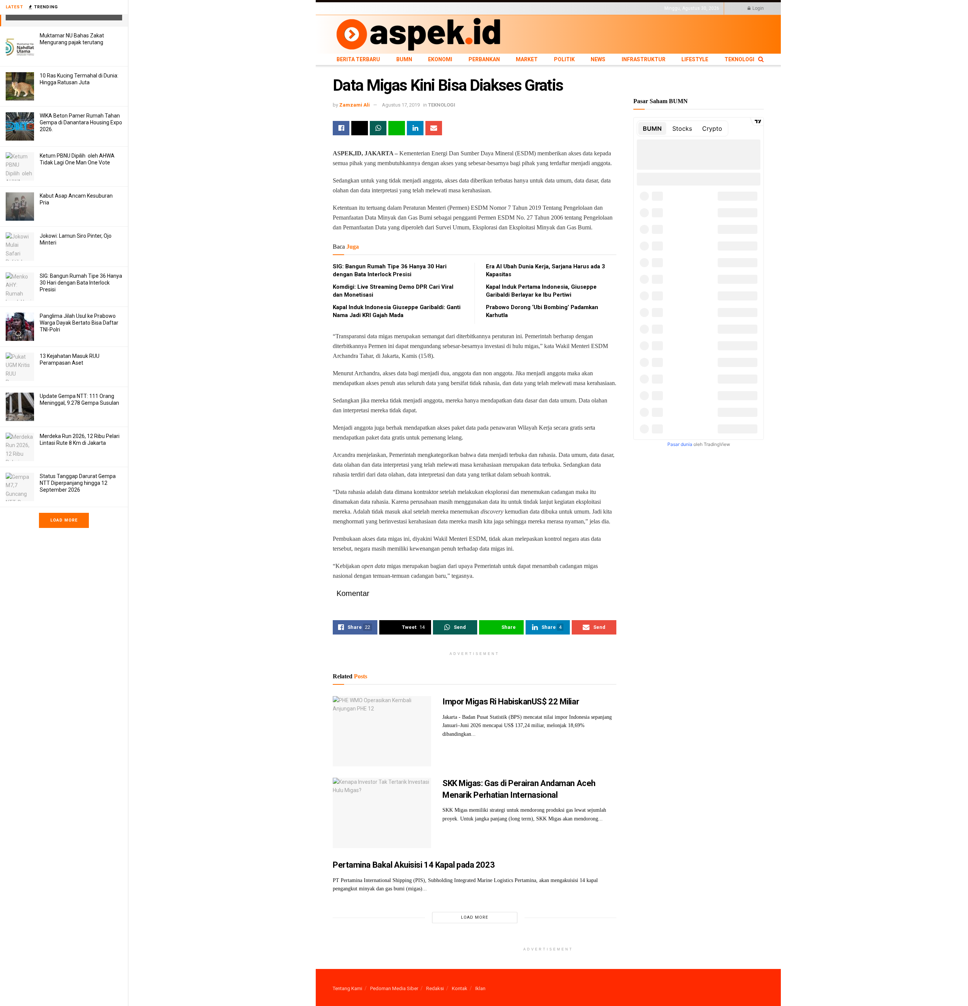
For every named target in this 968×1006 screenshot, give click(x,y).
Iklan (480, 988)
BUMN (380, 8)
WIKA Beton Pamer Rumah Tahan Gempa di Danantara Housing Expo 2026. (81, 122)
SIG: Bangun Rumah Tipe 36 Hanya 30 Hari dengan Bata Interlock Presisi (81, 283)
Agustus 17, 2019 (401, 105)
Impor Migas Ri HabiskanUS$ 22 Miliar (510, 701)
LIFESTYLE (557, 8)
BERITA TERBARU (351, 8)
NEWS (496, 8)
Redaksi (435, 988)
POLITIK (477, 8)
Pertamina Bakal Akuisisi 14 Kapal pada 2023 (414, 865)
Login (757, 8)
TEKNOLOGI (584, 8)
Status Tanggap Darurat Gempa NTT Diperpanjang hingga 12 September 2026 (78, 483)
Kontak (459, 988)
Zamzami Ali (354, 105)
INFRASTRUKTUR (524, 8)
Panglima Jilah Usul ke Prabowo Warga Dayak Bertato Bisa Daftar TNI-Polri (79, 323)
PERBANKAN (429, 8)
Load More (64, 520)
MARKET (456, 8)
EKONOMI (402, 8)
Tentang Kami (347, 988)
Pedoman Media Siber (394, 988)
